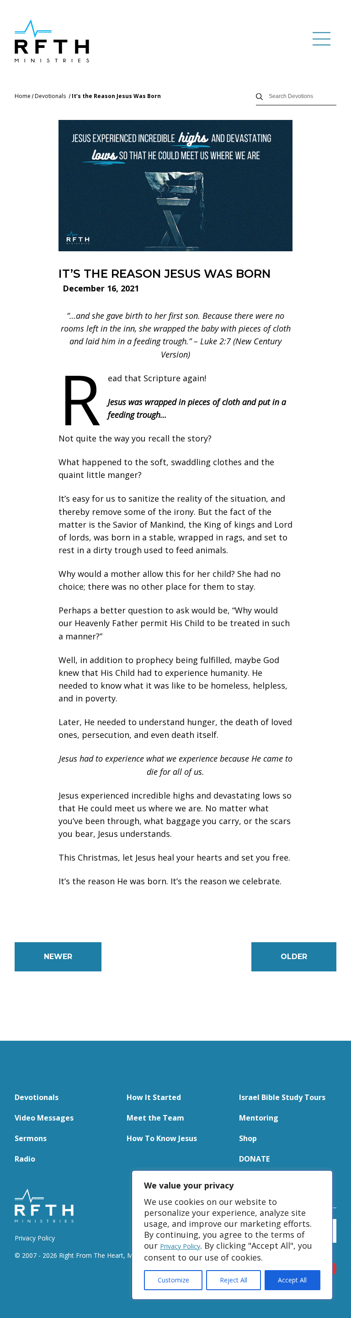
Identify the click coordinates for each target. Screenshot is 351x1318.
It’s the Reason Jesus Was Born (116, 96)
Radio (25, 1159)
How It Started (154, 1097)
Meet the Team (155, 1118)
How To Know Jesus (162, 1138)
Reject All (233, 1280)
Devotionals (50, 96)
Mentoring (258, 1118)
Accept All (292, 1280)
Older (294, 956)
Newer (58, 956)
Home (23, 96)
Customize (173, 1280)
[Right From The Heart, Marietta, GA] (52, 40)
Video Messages (44, 1118)
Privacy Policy (180, 1246)
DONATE (254, 1159)
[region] (232, 1235)
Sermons (31, 1138)
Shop (248, 1138)
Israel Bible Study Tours (282, 1097)
